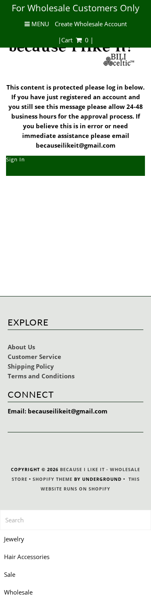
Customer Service (34, 357)
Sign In (15, 159)
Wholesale (18, 592)
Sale (9, 574)
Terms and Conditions (41, 376)
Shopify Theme (52, 479)
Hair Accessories (27, 557)
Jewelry (14, 539)
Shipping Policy (31, 366)
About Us (21, 347)
